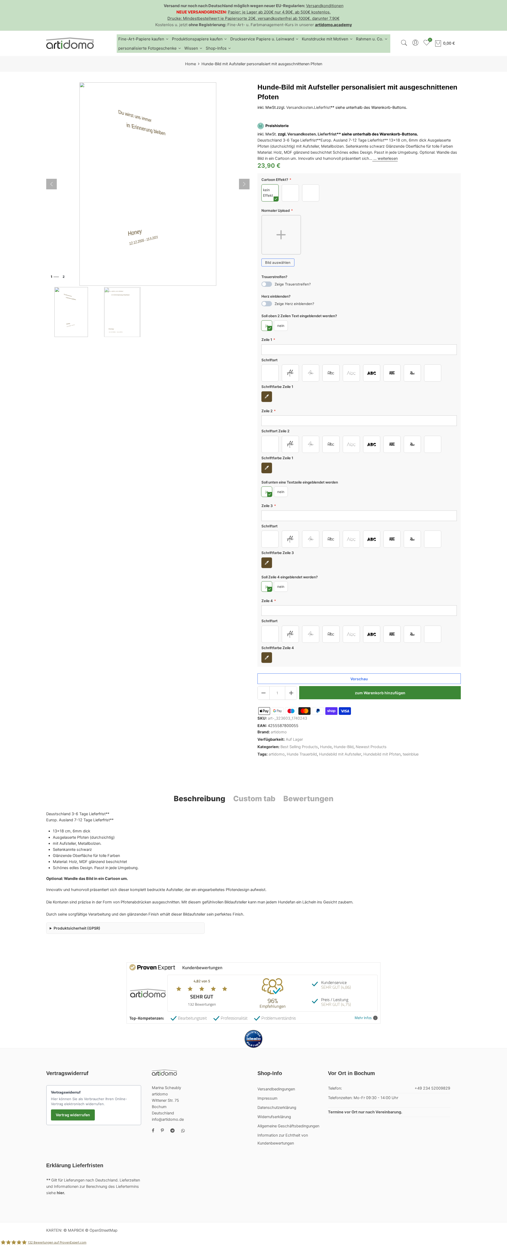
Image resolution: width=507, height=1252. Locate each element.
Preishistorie (277, 126)
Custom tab (254, 798)
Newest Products (371, 746)
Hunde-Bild (344, 746)
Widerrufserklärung (274, 1116)
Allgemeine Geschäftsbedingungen (288, 1126)
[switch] (266, 284)
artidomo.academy (333, 24)
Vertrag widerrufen (73, 1115)
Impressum (267, 1098)
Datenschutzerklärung (276, 1107)
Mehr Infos (363, 1018)
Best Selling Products (299, 746)
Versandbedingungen (276, 1089)
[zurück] (51, 184)
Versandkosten (299, 107)
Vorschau (359, 679)
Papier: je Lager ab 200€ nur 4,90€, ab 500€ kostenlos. (279, 12)
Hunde (326, 746)
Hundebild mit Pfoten (382, 754)
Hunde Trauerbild (302, 754)
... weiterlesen (385, 158)
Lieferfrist (322, 107)
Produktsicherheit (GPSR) (77, 928)
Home (190, 64)
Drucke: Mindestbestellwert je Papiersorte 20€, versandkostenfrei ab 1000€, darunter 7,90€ (253, 18)
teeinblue (411, 754)
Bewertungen (308, 798)
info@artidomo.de (168, 1119)
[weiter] (244, 184)
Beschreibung (199, 798)
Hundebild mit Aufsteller (340, 754)
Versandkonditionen (325, 5)
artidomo (279, 732)
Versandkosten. (302, 134)
